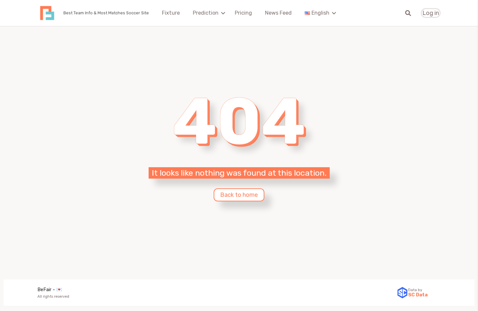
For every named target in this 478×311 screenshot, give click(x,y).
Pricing (243, 13)
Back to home (239, 194)
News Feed (278, 13)
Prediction (206, 13)
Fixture (171, 13)
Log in (430, 13)
